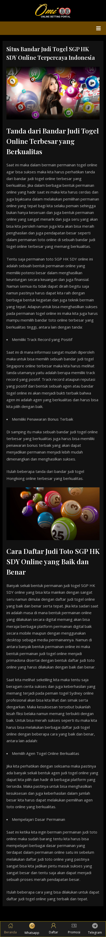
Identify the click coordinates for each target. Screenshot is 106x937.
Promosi (74, 932)
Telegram (95, 932)
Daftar (53, 932)
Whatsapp (31, 933)
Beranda (10, 932)
